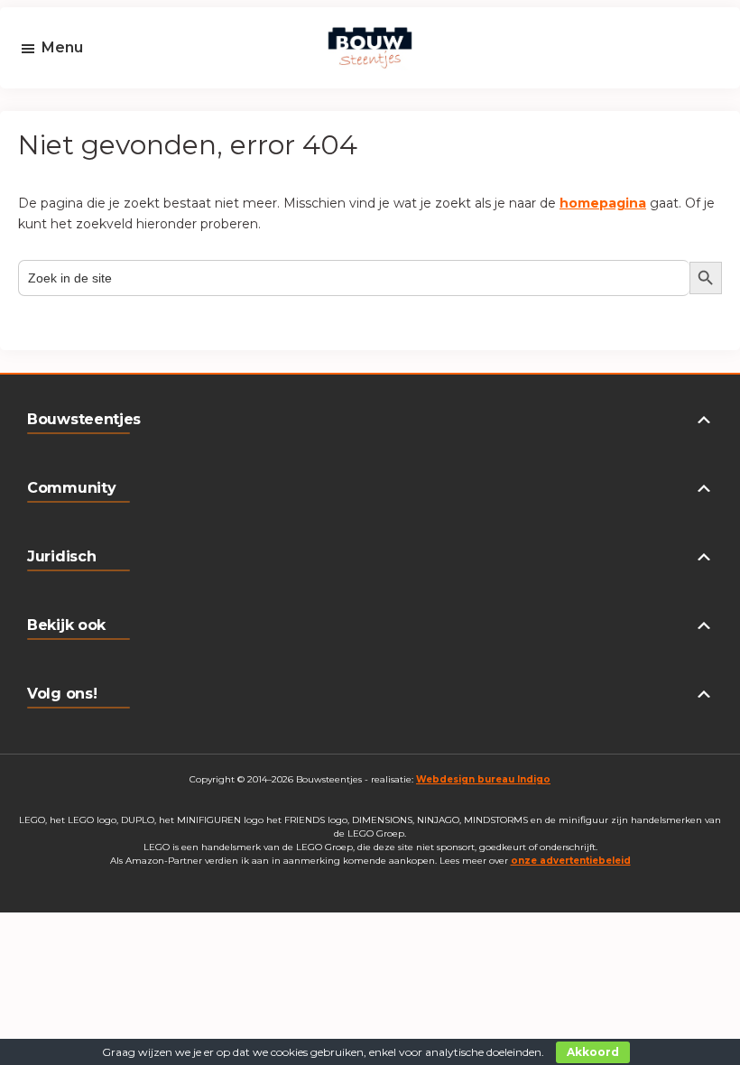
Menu (62, 47)
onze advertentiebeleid (571, 860)
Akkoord (593, 1052)
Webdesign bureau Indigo (483, 779)
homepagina (603, 203)
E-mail (69, 101)
